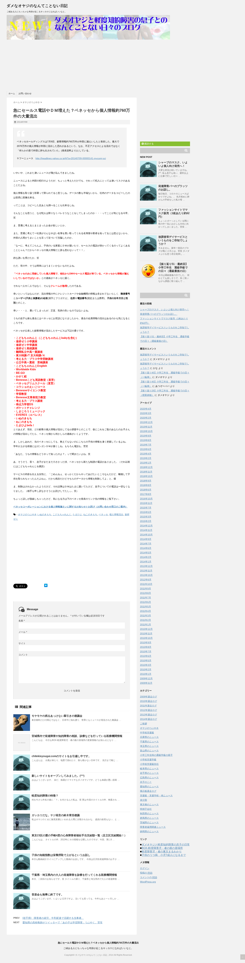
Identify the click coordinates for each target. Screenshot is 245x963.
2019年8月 (145, 440)
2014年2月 (145, 557)
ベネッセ (103, 514)
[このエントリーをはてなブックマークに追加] (46, 585)
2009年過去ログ (148, 696)
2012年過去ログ (148, 710)
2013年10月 (146, 575)
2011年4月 (145, 611)
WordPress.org (148, 881)
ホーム (11, 93)
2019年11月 (146, 426)
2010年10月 (146, 638)
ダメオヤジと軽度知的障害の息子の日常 (166, 844)
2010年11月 (146, 633)
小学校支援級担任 (149, 764)
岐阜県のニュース (149, 768)
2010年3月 (145, 665)
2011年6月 (145, 602)
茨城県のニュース (149, 822)
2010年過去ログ (148, 701)
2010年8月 (145, 647)
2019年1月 (145, 462)
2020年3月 (145, 413)
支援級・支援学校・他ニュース (156, 795)
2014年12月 (146, 525)
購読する (149, 143)
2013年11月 (146, 570)
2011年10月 (146, 584)
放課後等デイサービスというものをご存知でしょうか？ (173, 240)
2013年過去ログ (148, 714)
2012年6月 (145, 579)
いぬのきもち (44, 514)
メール (22, 632)
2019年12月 (146, 422)
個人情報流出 (116, 514)
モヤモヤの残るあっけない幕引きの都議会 (57, 715)
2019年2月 (145, 458)
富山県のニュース (149, 750)
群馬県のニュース (149, 818)
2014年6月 (145, 548)
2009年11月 (146, 683)
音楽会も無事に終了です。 (48, 894)
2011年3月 (145, 615)
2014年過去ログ (148, 719)
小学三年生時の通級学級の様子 (156, 755)
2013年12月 (146, 566)
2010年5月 (145, 660)
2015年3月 (145, 516)
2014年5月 (145, 552)
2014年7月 (145, 543)
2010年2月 (145, 669)
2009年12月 (146, 678)
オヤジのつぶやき (27, 514)
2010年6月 (145, 656)
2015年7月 (145, 507)
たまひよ (77, 514)
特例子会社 (146, 809)
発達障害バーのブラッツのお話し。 (158, 314)
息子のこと (146, 782)
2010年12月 (146, 629)
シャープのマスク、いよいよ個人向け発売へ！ (164, 309)
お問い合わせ (25, 93)
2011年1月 (145, 624)
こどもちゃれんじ (62, 514)
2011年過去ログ (148, 705)
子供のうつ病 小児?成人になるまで (164, 855)
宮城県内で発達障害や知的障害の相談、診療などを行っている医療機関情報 (77, 736)
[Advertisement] (98, 64)
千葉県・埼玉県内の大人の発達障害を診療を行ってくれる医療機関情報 (74, 874)
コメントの (148, 877)
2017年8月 (145, 494)
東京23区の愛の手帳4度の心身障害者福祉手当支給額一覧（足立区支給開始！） (79, 835)
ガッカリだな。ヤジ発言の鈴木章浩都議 (56, 815)
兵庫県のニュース (149, 737)
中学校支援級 (147, 732)
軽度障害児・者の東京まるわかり (162, 851)
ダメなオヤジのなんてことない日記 (37, 6)
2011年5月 (145, 606)
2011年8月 (145, 593)
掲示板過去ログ (148, 791)
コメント (23, 654)
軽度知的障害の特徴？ (45, 795)
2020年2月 (145, 417)
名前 (21, 620)
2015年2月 (145, 521)
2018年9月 (145, 480)
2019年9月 (145, 435)
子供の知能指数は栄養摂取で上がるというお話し (61, 855)
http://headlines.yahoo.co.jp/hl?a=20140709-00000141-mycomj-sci (71, 158)
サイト (22, 643)
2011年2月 (145, 620)
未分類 (143, 800)
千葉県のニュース (149, 741)
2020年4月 (145, 408)
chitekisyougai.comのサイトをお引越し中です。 (61, 756)
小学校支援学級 (148, 759)
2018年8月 (145, 485)
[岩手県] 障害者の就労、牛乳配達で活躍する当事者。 (53, 918)
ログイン (144, 868)
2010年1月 (145, 674)
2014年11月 (146, 530)
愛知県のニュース (149, 786)
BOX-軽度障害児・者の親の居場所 (162, 848)
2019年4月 (145, 453)
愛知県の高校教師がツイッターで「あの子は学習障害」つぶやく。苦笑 (62, 922)
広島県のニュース (149, 777)
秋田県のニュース (149, 813)
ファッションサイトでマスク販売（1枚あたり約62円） (174, 213)
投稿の (146, 872)
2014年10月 (146, 534)
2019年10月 (146, 431)
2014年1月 (145, 561)
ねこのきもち (90, 514)
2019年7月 (145, 444)
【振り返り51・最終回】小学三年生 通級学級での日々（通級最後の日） (173, 267)
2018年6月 (145, 489)
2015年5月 (145, 512)
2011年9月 (145, 588)
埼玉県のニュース (149, 746)
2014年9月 (145, 539)
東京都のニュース (149, 804)
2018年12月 (146, 467)
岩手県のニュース (149, 773)
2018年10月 (146, 476)
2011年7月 (145, 597)
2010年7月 (145, 651)
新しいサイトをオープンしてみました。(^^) (58, 775)
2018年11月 (146, 471)
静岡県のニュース (149, 831)
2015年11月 (146, 503)
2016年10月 (146, 498)
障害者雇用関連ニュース (153, 827)
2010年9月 (145, 642)
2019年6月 (145, 449)
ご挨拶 (143, 723)
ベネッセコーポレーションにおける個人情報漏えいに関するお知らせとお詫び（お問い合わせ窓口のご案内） (70, 506)
